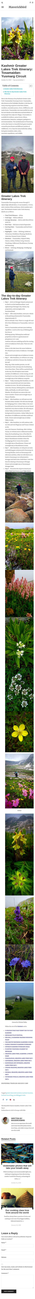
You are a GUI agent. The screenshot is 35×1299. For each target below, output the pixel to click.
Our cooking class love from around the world (17, 1211)
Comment (5, 1273)
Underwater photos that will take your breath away (17, 1167)
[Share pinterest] (10, 1100)
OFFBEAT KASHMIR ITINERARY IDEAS (17, 1047)
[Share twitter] (7, 1100)
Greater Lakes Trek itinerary (13, 89)
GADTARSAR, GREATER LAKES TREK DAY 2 (18, 1060)
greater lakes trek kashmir (14, 1093)
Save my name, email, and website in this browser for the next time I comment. (17, 1268)
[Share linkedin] (14, 1100)
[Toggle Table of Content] (30, 85)
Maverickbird (17, 7)
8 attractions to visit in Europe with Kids (13, 1110)
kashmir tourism (27, 1093)
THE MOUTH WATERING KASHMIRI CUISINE (19, 1042)
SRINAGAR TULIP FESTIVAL (14, 1035)
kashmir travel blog (7, 1095)
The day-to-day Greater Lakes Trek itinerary (15, 93)
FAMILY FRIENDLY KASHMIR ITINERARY (18, 1044)
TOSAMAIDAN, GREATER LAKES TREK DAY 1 (19, 1058)
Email (3, 1250)
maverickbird (19, 80)
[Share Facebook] (3, 1100)
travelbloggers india (19, 1095)
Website (3, 1257)
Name (3, 1242)
